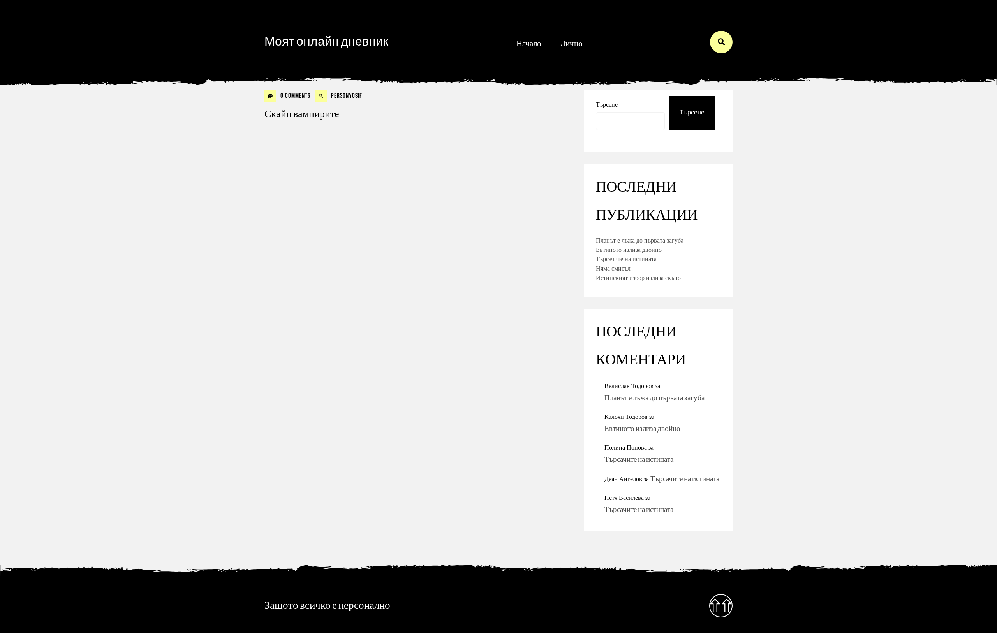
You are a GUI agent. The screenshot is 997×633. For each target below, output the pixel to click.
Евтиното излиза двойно (629, 249)
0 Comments (294, 96)
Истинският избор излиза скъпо (638, 277)
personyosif (345, 96)
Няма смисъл (613, 268)
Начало (528, 44)
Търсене (607, 104)
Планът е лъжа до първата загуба (639, 240)
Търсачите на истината (626, 259)
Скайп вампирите (301, 114)
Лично (571, 44)
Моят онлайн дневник (326, 41)
